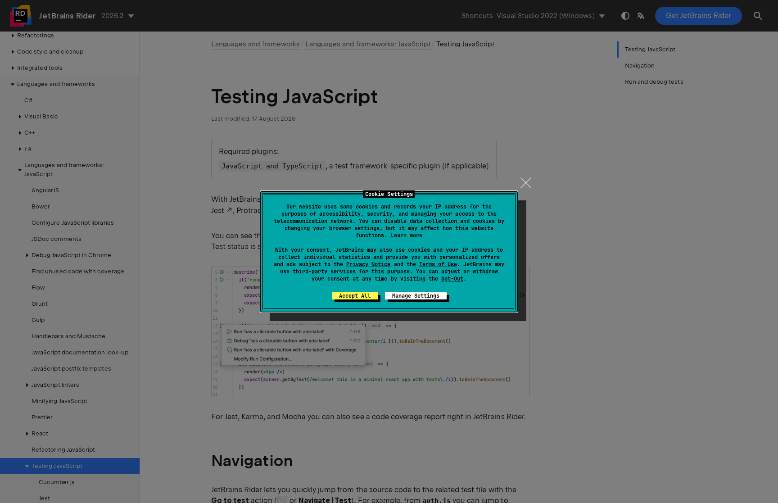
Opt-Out (452, 278)
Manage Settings (415, 295)
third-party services (324, 271)
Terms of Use (438, 264)
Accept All (355, 295)
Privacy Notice (368, 264)
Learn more (406, 235)
